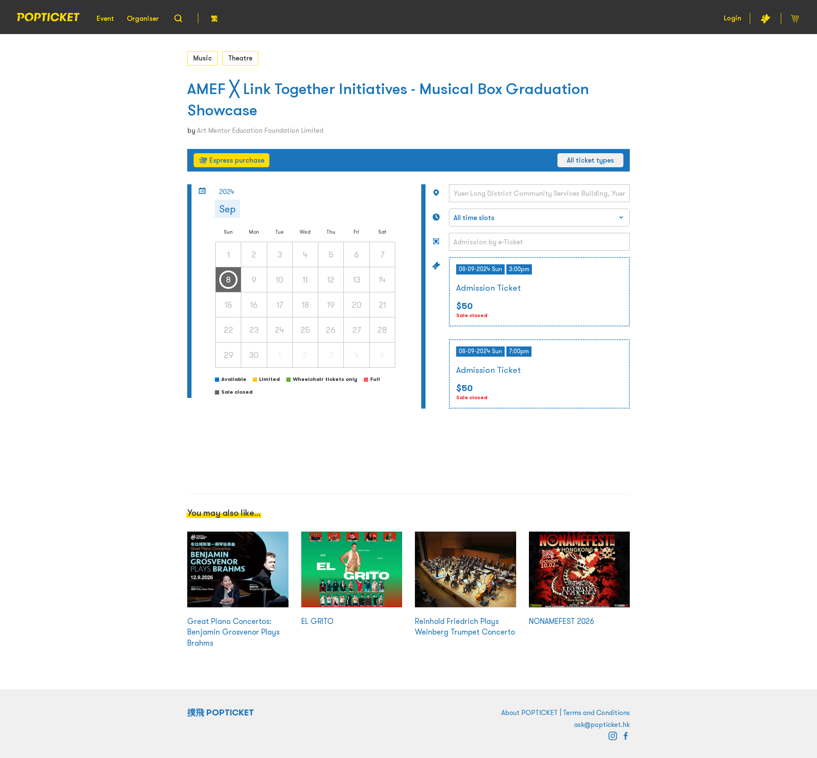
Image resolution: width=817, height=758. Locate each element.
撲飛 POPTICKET (220, 712)
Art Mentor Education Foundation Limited (260, 130)
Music (202, 58)
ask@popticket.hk (602, 724)
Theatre (240, 58)
